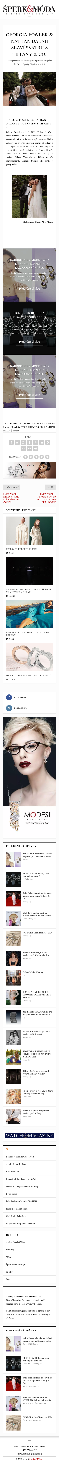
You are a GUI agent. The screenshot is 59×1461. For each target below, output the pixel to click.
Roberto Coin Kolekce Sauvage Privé (28, 675)
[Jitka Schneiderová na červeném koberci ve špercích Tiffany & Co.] (13, 898)
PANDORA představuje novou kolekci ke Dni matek (36, 1033)
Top (32, 64)
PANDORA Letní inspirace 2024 (37, 932)
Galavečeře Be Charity (33, 972)
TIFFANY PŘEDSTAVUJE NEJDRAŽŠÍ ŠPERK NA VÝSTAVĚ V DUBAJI (29, 590)
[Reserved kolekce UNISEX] (29, 531)
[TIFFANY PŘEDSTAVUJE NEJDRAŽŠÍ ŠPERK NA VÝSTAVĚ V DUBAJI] (29, 571)
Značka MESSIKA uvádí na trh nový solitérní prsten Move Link (37, 1013)
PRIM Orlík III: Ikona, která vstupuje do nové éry (29, 317)
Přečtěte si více (29, 288)
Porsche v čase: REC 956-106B (20, 1156)
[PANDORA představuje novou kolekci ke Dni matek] (13, 1037)
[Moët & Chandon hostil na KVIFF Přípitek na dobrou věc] (13, 918)
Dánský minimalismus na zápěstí (21, 1179)
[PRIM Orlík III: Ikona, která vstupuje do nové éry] (13, 879)
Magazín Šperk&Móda (37, 60)
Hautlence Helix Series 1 (17, 1208)
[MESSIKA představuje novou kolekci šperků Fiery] (13, 1116)
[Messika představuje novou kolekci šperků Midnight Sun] (13, 958)
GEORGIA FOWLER (12, 423)
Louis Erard (11, 1193)
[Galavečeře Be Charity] (13, 978)
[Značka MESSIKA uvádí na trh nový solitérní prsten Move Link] (13, 1017)
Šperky (26, 64)
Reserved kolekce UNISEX (22, 549)
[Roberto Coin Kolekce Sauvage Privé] (29, 657)
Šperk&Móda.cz (36, 1459)
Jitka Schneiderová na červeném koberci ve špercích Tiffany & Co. (37, 896)
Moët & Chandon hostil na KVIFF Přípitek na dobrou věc (37, 914)
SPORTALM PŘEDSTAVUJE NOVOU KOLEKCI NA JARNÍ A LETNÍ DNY (37, 1054)
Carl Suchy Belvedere (16, 1216)
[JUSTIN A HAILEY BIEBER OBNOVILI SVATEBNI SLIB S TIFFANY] (13, 997)
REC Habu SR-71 (14, 1171)
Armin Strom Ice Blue (16, 1164)
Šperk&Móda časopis (16, 1264)
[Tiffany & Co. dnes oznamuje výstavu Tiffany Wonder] (13, 1076)
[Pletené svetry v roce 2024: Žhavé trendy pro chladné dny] (13, 1096)
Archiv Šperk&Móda (15, 1242)
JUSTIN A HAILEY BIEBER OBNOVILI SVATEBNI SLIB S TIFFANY (37, 994)
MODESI (10, 1314)
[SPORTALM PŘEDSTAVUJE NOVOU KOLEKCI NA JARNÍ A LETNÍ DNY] (13, 1057)
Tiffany (16, 430)
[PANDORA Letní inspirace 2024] (13, 938)
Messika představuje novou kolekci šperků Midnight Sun (36, 954)
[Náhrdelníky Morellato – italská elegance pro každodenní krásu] (13, 859)
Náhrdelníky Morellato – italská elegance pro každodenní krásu (29, 263)
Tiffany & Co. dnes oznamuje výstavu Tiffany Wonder (36, 1072)
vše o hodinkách (20, 1149)
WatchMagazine (13, 1300)
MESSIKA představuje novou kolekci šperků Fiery (36, 1112)
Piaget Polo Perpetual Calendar (20, 1223)
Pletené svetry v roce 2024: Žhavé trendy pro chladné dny (38, 1092)
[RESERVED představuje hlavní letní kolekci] (29, 614)
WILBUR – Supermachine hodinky (22, 1186)
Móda (25, 918)
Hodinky (26, 879)
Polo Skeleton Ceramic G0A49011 (21, 1201)
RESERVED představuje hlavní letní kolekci (28, 633)
